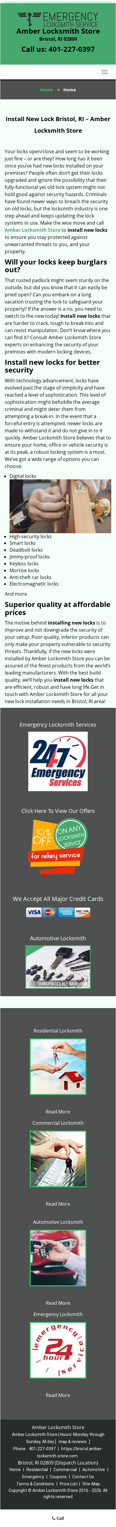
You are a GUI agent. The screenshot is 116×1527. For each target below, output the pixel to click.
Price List (69, 1483)
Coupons (58, 1476)
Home (46, 90)
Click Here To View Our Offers (58, 810)
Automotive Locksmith (58, 938)
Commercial (65, 1469)
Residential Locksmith (58, 1030)
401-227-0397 (71, 49)
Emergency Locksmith (58, 1314)
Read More (58, 1111)
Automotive (93, 1469)
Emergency (33, 1476)
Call (59, 1518)
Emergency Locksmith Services (58, 724)
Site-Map (91, 1483)
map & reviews (73, 1441)
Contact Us (83, 1476)
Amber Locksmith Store (32, 230)
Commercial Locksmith (58, 1123)
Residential (37, 1469)
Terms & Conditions (35, 1483)
